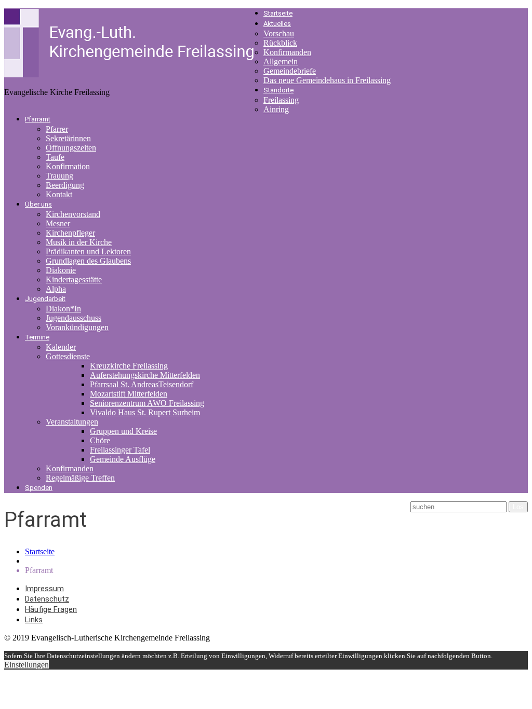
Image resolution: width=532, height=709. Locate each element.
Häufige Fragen (51, 609)
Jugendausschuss (73, 317)
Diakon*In (63, 308)
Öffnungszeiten (71, 147)
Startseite (277, 13)
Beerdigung (65, 185)
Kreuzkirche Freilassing (129, 365)
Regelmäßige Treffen (80, 477)
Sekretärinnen (68, 138)
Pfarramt (37, 119)
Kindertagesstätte (74, 279)
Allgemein (280, 61)
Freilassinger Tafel (120, 449)
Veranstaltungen (72, 421)
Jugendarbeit (45, 299)
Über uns (38, 204)
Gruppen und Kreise (123, 431)
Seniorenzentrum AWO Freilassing (147, 403)
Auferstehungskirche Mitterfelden (145, 375)
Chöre (100, 440)
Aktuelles (277, 24)
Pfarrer (57, 129)
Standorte (278, 90)
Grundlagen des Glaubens (88, 260)
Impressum (44, 588)
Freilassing (281, 100)
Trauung (59, 175)
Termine (37, 337)
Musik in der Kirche (79, 242)
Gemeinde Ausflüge (122, 459)
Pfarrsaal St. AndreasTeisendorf (141, 384)
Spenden (38, 488)
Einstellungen (26, 664)
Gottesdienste (68, 356)
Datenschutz (47, 599)
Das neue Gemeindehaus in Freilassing (327, 80)
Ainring (276, 109)
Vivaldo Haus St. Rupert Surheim (145, 412)
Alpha (56, 288)
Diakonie (61, 270)
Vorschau (278, 33)
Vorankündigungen (77, 327)
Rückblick (280, 42)
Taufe (55, 157)
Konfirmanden (287, 52)
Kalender (61, 347)
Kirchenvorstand (73, 214)
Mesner (58, 223)
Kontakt (59, 194)
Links (34, 619)
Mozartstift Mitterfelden (128, 393)
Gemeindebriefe (289, 70)
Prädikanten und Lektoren (88, 251)
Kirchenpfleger (70, 232)
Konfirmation (68, 166)
